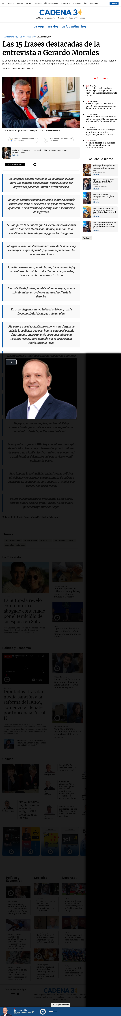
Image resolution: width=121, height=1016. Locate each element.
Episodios (15, 155)
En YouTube (76, 3)
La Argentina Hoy (46, 26)
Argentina (49, 18)
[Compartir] (34, 165)
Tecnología (93, 101)
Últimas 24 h (65, 3)
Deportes (11, 3)
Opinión (28, 3)
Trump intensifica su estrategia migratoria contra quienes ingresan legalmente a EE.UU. (100, 132)
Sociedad (93, 141)
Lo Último (39, 18)
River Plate (93, 86)
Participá (114, 3)
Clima (85, 3)
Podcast (87, 238)
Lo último (100, 78)
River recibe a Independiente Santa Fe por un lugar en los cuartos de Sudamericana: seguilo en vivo (101, 91)
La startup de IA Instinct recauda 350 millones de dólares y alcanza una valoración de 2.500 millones (101, 119)
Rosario (72, 18)
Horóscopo (93, 3)
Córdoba (61, 18)
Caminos (20, 3)
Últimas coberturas (51, 3)
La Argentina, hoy (74, 26)
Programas (38, 3)
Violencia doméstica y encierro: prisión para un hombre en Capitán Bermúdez (100, 145)
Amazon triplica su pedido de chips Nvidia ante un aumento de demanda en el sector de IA (101, 105)
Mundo (82, 18)
